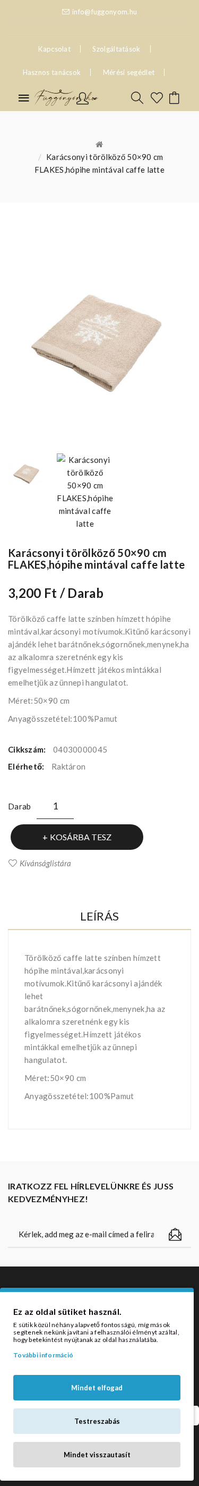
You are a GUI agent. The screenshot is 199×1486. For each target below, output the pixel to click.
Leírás (99, 916)
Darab (19, 806)
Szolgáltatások (116, 49)
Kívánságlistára (45, 863)
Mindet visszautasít (97, 1454)
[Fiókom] (86, 97)
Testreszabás (97, 1421)
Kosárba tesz (80, 837)
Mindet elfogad (97, 1387)
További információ (43, 1355)
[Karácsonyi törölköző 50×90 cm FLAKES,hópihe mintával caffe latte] (27, 473)
